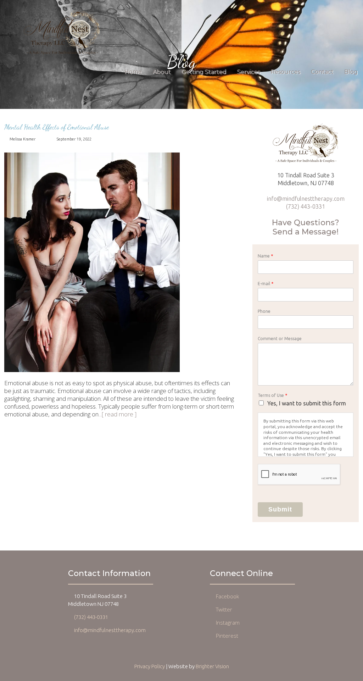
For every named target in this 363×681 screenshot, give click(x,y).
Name (265, 256)
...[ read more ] (117, 414)
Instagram (228, 622)
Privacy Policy (149, 666)
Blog (351, 71)
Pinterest (227, 635)
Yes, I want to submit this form (306, 403)
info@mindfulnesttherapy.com (306, 198)
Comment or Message (280, 338)
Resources (285, 71)
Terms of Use (272, 395)
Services (248, 71)
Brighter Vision (212, 666)
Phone (264, 311)
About (161, 71)
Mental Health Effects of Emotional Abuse (56, 127)
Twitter (224, 609)
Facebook (227, 596)
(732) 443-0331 (305, 206)
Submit (280, 509)
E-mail (265, 283)
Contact (322, 71)
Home (133, 71)
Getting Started (203, 71)
